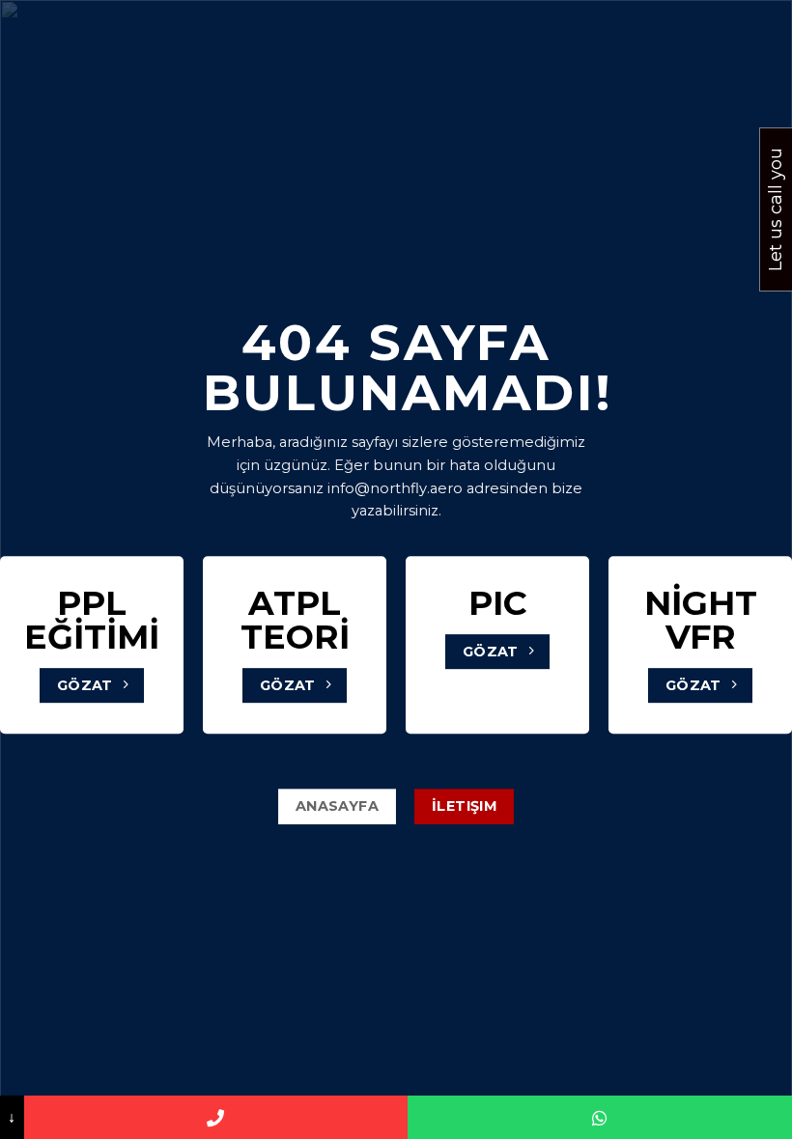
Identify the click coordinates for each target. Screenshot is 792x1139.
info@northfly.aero (395, 488)
